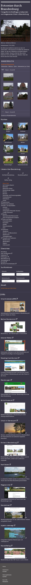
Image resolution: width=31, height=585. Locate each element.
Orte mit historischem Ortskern (11, 217)
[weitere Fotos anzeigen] (2, 70)
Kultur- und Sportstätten (9, 205)
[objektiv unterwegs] (15, 538)
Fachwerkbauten (7, 197)
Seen (4, 227)
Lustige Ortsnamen (8, 212)
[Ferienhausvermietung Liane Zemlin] (15, 433)
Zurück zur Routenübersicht (8, 115)
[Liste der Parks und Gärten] (1, 219)
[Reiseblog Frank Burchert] (15, 370)
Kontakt (5, 571)
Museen (5, 214)
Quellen (5, 224)
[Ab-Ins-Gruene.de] (15, 413)
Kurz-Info (5, 580)
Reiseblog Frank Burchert (9, 358)
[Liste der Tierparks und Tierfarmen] (1, 238)
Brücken (5, 192)
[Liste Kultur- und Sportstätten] (1, 205)
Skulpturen (5, 231)
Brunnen (5, 193)
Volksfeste (3, 255)
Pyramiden (5, 222)
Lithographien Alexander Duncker (11, 210)
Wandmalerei (6, 241)
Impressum (5, 569)
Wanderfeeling (5, 546)
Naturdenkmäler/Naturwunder (10, 215)
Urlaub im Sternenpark (8, 421)
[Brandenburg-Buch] (23, 173)
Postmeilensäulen (7, 221)
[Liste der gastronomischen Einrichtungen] (1, 202)
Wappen (5, 243)
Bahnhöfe (5, 186)
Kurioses (5, 207)
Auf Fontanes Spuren (8, 185)
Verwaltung (4, 251)
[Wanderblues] (15, 517)
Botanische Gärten (7, 188)
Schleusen (5, 229)
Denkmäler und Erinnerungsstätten (12, 195)
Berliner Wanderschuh (8, 319)
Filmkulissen (6, 198)
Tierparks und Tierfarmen (9, 238)
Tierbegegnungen (7, 236)
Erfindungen (4, 257)
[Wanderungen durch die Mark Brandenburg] (15, 392)
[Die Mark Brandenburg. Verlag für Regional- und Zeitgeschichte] (8, 173)
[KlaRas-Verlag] (8, 178)
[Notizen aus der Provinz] (15, 477)
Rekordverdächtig (7, 226)
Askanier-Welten (6, 338)
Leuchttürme (6, 209)
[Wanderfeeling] (15, 558)
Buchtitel (3, 262)
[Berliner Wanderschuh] (15, 331)
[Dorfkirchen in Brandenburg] (15, 455)
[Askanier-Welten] (15, 350)
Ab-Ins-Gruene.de (6, 400)
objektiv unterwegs (7, 525)
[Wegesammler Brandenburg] (15, 497)
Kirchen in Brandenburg (9, 443)
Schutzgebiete (4, 260)
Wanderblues (5, 505)
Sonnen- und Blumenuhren (10, 233)
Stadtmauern (6, 234)
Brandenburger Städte (8, 190)
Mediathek (5, 581)
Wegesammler (5, 485)
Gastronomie (6, 202)
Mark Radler (5, 465)
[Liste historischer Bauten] (1, 204)
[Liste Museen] (1, 214)
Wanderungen (5, 380)
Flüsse (4, 200)
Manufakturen (4, 258)
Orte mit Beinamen (6, 253)
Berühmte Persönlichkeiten (8, 263)
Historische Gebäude (8, 204)
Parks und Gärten (7, 219)
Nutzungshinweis (7, 574)
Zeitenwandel (6, 245)
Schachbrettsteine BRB (8, 299)
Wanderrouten (6, 239)
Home (4, 566)
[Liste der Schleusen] (1, 229)
